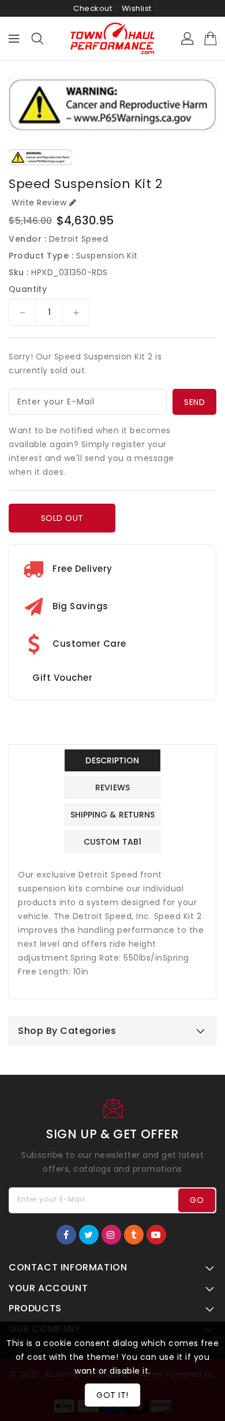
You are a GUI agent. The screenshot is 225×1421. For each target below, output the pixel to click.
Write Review (39, 202)
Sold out (62, 518)
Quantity (28, 289)
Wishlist (137, 8)
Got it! (112, 1395)
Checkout (92, 8)
